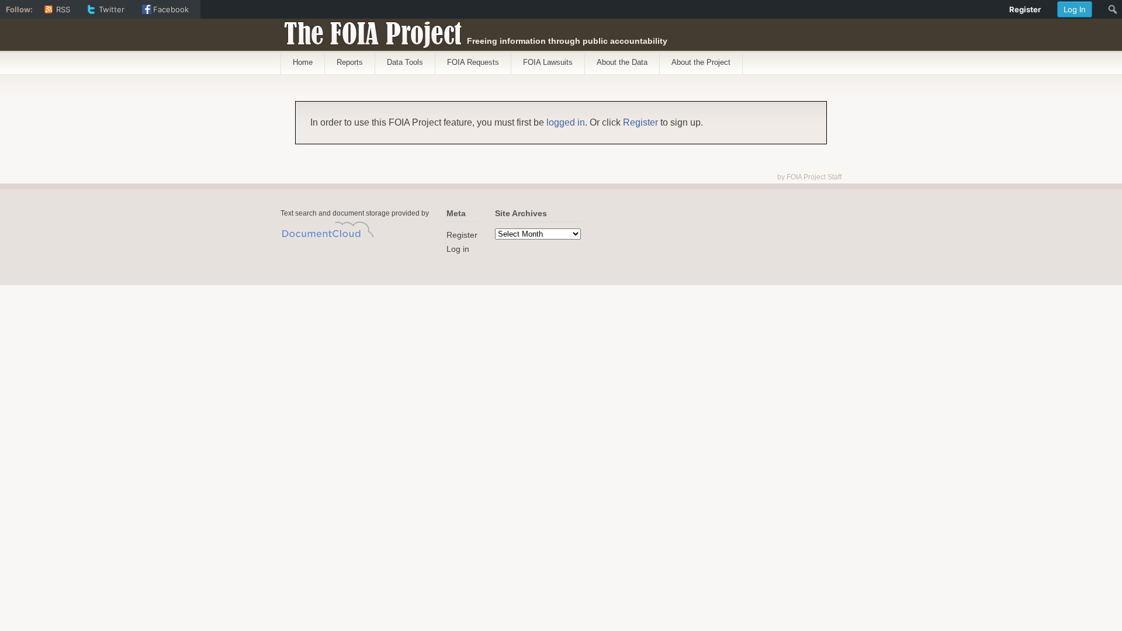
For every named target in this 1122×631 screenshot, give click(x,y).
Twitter (111, 9)
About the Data (622, 62)
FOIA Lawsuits (548, 62)
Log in (457, 249)
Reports (350, 62)
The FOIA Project (369, 30)
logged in (565, 122)
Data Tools (405, 62)
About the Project (700, 62)
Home (303, 62)
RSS (63, 9)
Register (640, 122)
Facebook (171, 9)
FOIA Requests (473, 62)
